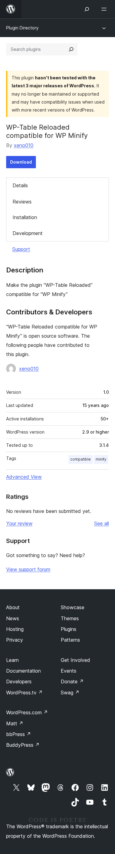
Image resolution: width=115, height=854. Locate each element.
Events (68, 671)
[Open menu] (105, 9)
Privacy (14, 640)
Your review (19, 523)
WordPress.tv (24, 692)
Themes (70, 618)
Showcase (72, 607)
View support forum (28, 569)
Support (21, 249)
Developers (19, 681)
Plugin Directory (22, 27)
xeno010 (23, 145)
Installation (25, 217)
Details (20, 185)
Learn (12, 660)
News (12, 618)
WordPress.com (27, 712)
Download (21, 162)
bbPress (18, 734)
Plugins (68, 629)
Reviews (22, 202)
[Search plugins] (71, 49)
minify (101, 459)
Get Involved (75, 660)
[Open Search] (86, 9)
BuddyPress (23, 745)
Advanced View (24, 477)
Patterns (70, 640)
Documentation (23, 671)
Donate (72, 681)
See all (101, 523)
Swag (70, 692)
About (13, 607)
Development (28, 233)
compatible (80, 459)
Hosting (15, 629)
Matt (14, 723)
